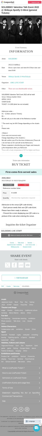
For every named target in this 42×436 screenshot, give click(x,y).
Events (12, 243)
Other (31, 305)
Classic (16, 305)
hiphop (32, 302)
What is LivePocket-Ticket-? (13, 368)
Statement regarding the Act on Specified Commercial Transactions (21, 394)
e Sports (24, 337)
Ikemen (30, 243)
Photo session (6, 321)
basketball (4, 340)
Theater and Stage (9, 307)
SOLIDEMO (12, 59)
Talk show (21, 243)
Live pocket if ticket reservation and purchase (7, 2)
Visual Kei (23, 305)
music (3, 299)
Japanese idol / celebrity (14, 245)
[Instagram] (27, 409)
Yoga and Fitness (7, 345)
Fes (26, 302)
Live (24, 321)
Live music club (30, 245)
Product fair (5, 356)
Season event (27, 247)
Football (12, 335)
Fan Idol (4, 316)
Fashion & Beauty (7, 351)
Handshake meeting (19, 318)
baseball (4, 335)
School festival (11, 361)
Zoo (22, 345)
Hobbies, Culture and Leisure (13, 343)
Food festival (29, 359)
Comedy (4, 313)
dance (23, 313)
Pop (21, 302)
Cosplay (18, 351)
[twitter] (15, 409)
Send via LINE (21, 265)
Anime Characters (8, 326)
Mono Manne (13, 313)
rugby (19, 335)
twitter (7, 265)
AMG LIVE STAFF (17, 82)
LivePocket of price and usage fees (16, 383)
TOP (2, 286)
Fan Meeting (5, 318)
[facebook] (21, 409)
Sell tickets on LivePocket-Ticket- (14, 378)
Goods (29, 321)
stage (3, 310)
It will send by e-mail (27, 265)
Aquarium (29, 345)
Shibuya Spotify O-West (16, 76)
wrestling (34, 335)
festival (23, 356)
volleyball (26, 335)
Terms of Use (7, 388)
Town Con (11, 359)
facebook (14, 265)
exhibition (31, 318)
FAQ (3, 401)
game (9, 348)
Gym (17, 345)
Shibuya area (15, 247)
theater (10, 310)
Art (2, 361)
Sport (3, 332)
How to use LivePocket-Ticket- (14, 373)
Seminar (20, 359)
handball (32, 337)
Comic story (19, 310)
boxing (3, 337)
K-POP (9, 305)
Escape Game (25, 348)
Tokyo (27, 76)
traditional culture (31, 310)
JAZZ (3, 305)
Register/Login (35, 2)
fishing (15, 348)
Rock (16, 302)
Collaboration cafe (7, 329)
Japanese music (7, 302)
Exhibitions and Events (10, 353)
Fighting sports (13, 337)
